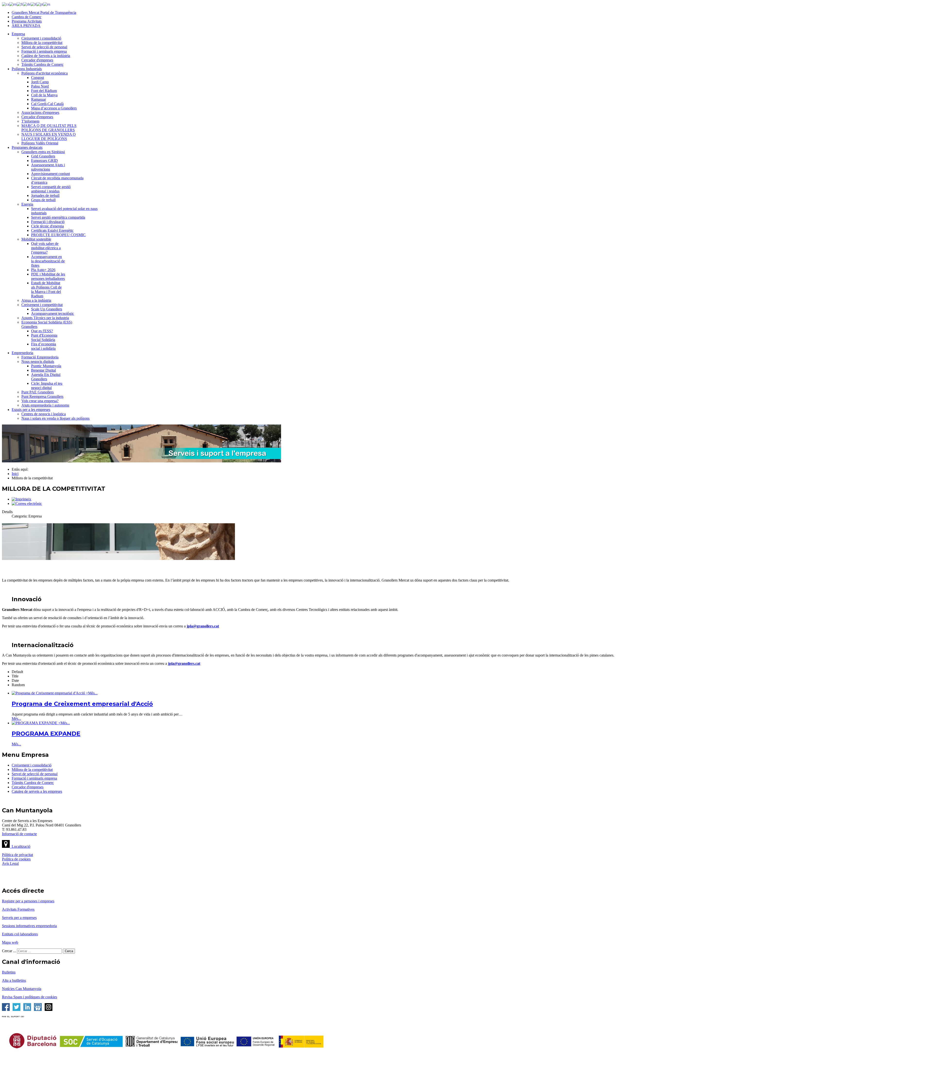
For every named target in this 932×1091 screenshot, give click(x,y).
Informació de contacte (19, 834)
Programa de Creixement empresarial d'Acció (82, 703)
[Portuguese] (39, 4)
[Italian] (33, 4)
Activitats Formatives (18, 909)
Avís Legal (10, 863)
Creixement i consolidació (31, 765)
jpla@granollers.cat (203, 626)
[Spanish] (46, 4)
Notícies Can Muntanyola (21, 989)
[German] (27, 4)
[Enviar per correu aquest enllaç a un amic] (27, 503)
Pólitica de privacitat (17, 855)
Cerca (69, 951)
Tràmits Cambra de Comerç (33, 783)
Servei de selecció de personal (35, 774)
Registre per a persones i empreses (28, 901)
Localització (20, 846)
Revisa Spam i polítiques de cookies (29, 997)
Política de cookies (16, 859)
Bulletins (9, 972)
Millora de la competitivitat (32, 769)
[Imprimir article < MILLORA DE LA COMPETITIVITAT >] (21, 499)
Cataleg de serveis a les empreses (37, 791)
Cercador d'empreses (27, 787)
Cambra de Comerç (27, 17)
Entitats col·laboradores (20, 934)
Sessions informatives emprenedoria (29, 926)
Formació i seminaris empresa (34, 778)
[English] (13, 4)
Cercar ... (9, 951)
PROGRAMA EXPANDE (46, 733)
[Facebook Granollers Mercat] (6, 1010)
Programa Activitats (27, 21)
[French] (20, 4)
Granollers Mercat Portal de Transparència (44, 12)
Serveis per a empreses (19, 918)
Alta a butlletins (14, 980)
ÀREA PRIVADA (26, 26)
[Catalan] (5, 4)
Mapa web (10, 942)
